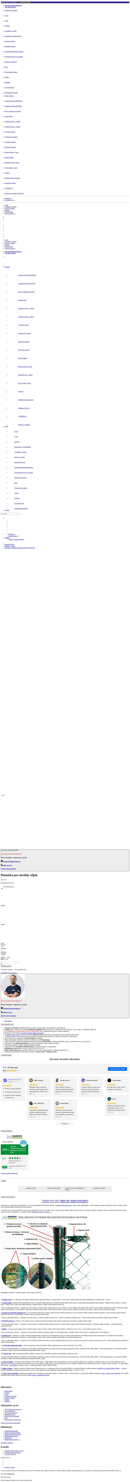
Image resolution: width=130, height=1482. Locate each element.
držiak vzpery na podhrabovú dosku (38, 1375)
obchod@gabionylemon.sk (63, 1205)
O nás (6, 205)
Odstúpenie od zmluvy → (12, 1439)
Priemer (3, 945)
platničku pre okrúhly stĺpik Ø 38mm (108, 1368)
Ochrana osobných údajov (12, 1433)
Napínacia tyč (6, 1335)
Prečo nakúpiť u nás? (7, 1024)
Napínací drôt (6, 1299)
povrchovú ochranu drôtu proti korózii (32, 1033)
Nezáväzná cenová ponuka (9, 973)
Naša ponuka (8, 1391)
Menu (6, 426)
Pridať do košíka (6, 966)
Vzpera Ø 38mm (7, 1362)
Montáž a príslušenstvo (8, 1197)
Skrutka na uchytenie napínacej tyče (14, 1313)
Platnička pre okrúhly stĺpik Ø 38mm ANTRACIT (20, 548)
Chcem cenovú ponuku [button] (8, 869)
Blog (6, 1418)
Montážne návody (10, 1414)
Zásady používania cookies (13, 1434)
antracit (3, 905)
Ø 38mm (3, 948)
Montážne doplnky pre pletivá (41, 1212)
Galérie (7, 1399)
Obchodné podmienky (11, 1431)
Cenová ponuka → (10, 213)
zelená (3, 924)
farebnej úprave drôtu (13, 1034)
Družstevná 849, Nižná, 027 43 (14, 1451)
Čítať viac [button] (32, 1094)
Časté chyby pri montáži (12, 1416)
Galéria (3, 1181)
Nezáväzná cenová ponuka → (14, 1409)
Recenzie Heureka (7, 1131)
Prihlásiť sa (8, 198)
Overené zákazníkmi (13, 1423)
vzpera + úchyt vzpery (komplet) (110, 1373)
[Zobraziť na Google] (31, 1080)
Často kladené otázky (11, 1413)
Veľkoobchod (9, 212)
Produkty (7, 267)
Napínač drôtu (7, 1303)
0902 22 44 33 (7, 865)
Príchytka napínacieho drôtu (13, 1345)
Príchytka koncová (8, 1321)
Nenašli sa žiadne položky (16, 539)
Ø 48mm (3, 952)
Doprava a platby (10, 208)
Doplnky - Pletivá (10, 546)
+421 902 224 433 (10, 1454)
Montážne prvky (9, 544)
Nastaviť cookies (10, 1467)
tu (64, 1028)
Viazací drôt (7, 1353)
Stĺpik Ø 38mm (7, 1368)
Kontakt (7, 210)
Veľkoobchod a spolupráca (13, 1419)
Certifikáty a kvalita (10, 207)
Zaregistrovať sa (9, 200)
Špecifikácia (8, 1021)
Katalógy (7, 1401)
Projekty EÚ (8, 1438)
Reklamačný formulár (11, 1436)
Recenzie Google (6, 1055)
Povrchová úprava (8, 887)
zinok (2, 943)
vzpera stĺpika (13, 1365)
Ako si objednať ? (10, 1411)
